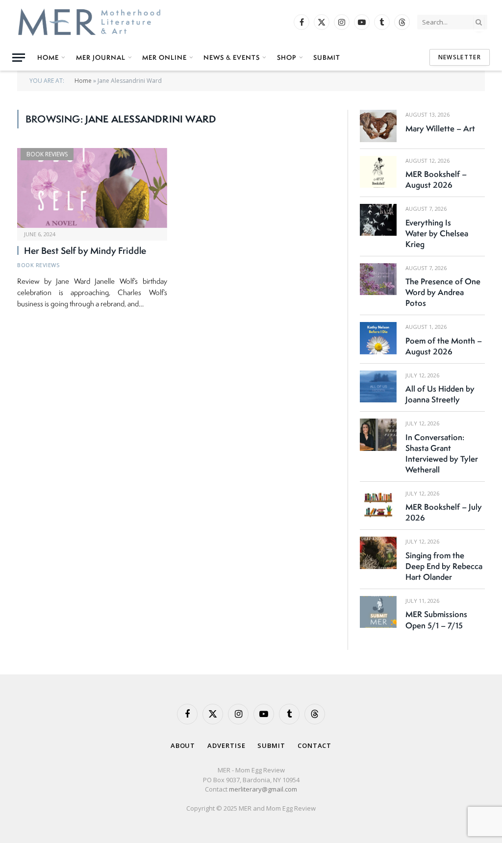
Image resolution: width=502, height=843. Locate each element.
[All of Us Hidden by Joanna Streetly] (378, 386)
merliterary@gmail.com (263, 789)
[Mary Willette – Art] (378, 126)
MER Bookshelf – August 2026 (436, 179)
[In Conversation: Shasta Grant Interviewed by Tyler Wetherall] (378, 434)
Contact (314, 745)
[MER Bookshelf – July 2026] (378, 505)
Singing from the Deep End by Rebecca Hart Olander (443, 566)
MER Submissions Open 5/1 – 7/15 (436, 619)
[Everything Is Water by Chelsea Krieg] (378, 220)
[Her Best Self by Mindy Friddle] (92, 188)
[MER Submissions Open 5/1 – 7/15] (378, 612)
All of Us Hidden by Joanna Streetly (440, 394)
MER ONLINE (164, 57)
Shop (287, 57)
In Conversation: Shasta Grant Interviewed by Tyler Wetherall (441, 453)
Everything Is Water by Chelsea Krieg (436, 233)
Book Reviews (47, 154)
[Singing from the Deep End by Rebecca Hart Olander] (378, 553)
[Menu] (18, 58)
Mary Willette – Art (440, 128)
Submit (326, 57)
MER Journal (101, 57)
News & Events (231, 57)
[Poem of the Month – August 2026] (378, 338)
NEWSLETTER (459, 57)
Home (48, 57)
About (183, 745)
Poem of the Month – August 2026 (443, 346)
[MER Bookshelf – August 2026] (378, 172)
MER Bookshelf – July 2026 (443, 512)
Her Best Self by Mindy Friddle (85, 251)
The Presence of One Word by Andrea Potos (442, 292)
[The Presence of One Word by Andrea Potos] (378, 279)
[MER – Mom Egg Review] (89, 22)
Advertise (226, 745)
